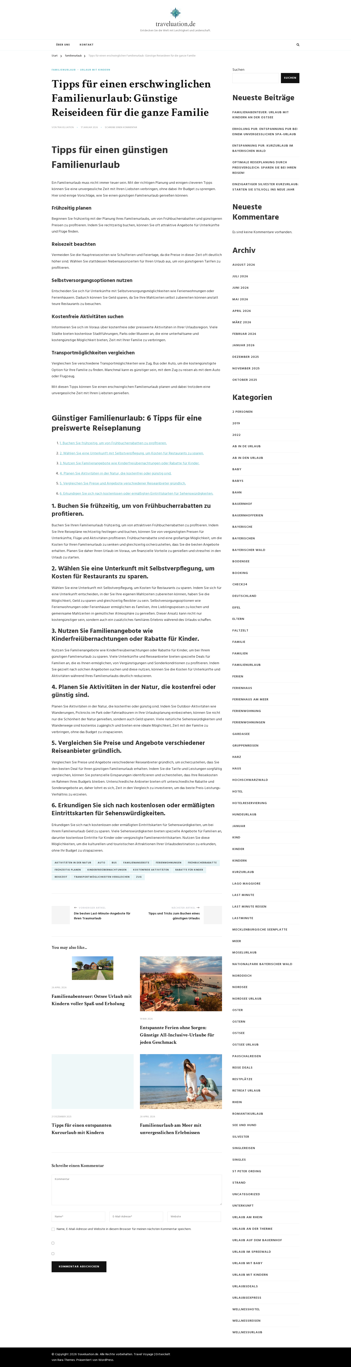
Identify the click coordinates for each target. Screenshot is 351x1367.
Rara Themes (66, 1360)
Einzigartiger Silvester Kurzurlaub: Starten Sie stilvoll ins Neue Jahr (265, 187)
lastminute (242, 918)
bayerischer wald (248, 550)
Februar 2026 (244, 334)
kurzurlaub (243, 872)
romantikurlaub (247, 1114)
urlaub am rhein (247, 1217)
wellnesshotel (246, 1309)
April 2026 (241, 311)
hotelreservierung (249, 803)
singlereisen (243, 1148)
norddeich (242, 975)
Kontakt (87, 45)
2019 (236, 423)
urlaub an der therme (252, 1229)
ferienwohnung (246, 711)
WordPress (105, 1360)
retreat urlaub (246, 1090)
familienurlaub (64, 70)
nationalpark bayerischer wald (262, 964)
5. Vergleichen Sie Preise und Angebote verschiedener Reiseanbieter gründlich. (123, 484)
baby (237, 469)
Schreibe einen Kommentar (121, 128)
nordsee (240, 987)
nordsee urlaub (247, 998)
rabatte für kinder (189, 870)
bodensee (241, 561)
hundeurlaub (244, 814)
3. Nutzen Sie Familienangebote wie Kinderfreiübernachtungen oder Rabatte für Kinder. (129, 463)
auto (101, 863)
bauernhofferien (247, 515)
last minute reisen (249, 906)
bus (114, 863)
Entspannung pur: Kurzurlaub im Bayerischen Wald (262, 148)
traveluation (65, 128)
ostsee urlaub (245, 1044)
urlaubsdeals (245, 1286)
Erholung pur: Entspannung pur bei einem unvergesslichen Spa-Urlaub (265, 132)
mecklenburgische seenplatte (259, 929)
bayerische (242, 527)
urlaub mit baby (247, 1263)
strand (239, 1182)
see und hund (244, 1125)
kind (236, 837)
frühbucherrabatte (202, 863)
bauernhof (242, 504)
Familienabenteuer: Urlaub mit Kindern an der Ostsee (260, 115)
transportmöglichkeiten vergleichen (102, 877)
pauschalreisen (246, 1056)
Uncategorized (246, 1194)
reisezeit (61, 877)
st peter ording (246, 1171)
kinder (238, 849)
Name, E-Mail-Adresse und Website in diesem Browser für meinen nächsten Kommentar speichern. (124, 1229)
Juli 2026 (240, 276)
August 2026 (243, 265)
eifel (236, 607)
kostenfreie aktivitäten (151, 870)
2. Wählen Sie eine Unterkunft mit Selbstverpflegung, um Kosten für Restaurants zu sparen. (132, 453)
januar (238, 826)
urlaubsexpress (246, 1298)
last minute (243, 895)
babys (238, 481)
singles (239, 1159)
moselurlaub (244, 952)
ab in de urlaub (246, 446)
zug (139, 877)
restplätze (242, 1079)
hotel (237, 791)
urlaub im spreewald (251, 1252)
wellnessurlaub (247, 1332)
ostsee (238, 1033)
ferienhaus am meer (250, 699)
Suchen (238, 70)
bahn (237, 492)
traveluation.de (175, 24)
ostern (238, 1021)
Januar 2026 (243, 345)
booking (240, 573)
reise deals (242, 1067)
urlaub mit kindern (95, 70)
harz (236, 757)
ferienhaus (242, 688)
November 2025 (246, 368)
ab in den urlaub (247, 458)
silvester (240, 1137)
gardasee (241, 734)
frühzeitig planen (68, 870)
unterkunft (243, 1205)
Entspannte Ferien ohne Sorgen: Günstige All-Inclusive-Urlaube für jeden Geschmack (177, 1034)
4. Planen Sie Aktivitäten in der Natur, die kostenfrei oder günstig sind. (115, 474)
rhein (237, 1102)
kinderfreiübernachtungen (107, 870)
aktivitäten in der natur (73, 863)
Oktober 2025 (244, 380)
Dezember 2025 (245, 357)
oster (237, 1010)
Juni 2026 (240, 288)
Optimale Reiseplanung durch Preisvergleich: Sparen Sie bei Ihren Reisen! (264, 167)
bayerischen (243, 538)
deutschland (244, 596)
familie (238, 642)
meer (236, 941)
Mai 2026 (240, 299)
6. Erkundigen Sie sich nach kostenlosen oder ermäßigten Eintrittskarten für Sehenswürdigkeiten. (136, 494)
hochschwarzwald (250, 780)
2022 (236, 435)
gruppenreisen (245, 745)
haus (236, 768)
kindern (239, 860)
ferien (237, 676)
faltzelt (240, 630)
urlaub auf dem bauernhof (257, 1240)
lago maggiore (246, 883)
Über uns (63, 45)
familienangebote (136, 863)
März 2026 (241, 322)
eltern (238, 619)
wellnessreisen (246, 1320)
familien (240, 653)
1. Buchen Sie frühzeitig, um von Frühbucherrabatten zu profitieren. (113, 443)
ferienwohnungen (168, 863)
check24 (239, 584)
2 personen (242, 412)
